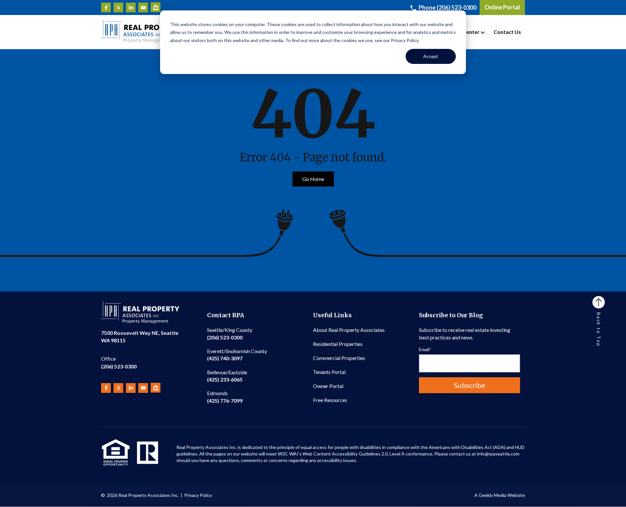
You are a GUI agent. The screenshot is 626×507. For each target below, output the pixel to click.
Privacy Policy (198, 495)
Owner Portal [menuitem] (328, 386)
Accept (430, 56)
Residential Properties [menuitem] (338, 344)
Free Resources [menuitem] (330, 400)
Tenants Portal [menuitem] (329, 372)
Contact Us (507, 32)
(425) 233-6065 (227, 375)
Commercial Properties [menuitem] (339, 358)
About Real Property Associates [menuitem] (349, 330)
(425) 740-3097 (237, 354)
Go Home (313, 179)
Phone (447, 7)
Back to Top (599, 329)
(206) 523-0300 (119, 362)
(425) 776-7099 (225, 396)
